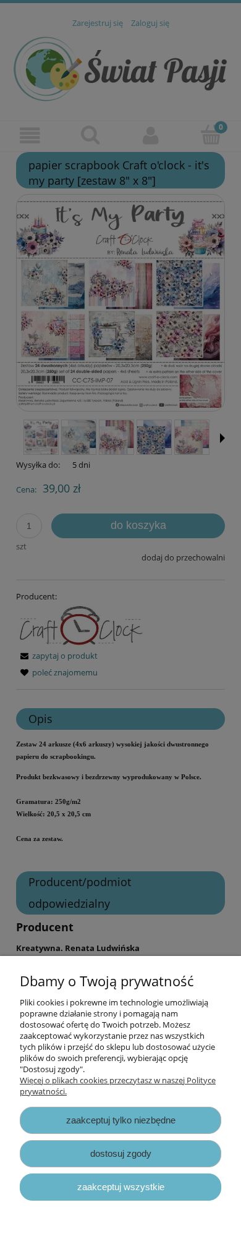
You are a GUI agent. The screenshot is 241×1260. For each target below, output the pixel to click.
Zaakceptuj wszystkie (120, 1187)
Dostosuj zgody (120, 1153)
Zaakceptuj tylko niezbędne (120, 1120)
